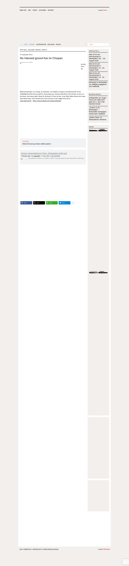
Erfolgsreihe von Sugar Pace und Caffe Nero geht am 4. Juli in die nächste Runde (97, 101)
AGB (21, 549)
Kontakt (51, 10)
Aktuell (32, 44)
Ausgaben (42, 10)
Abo (29, 10)
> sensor (102, 10)
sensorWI (37, 156)
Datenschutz (37, 549)
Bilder (31, 50)
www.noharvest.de (25, 101)
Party (44, 50)
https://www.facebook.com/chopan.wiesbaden (47, 101)
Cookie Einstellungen (50, 549)
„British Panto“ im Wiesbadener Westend (97, 119)
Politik (58, 44)
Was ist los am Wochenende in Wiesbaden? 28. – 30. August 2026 (97, 58)
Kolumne (51, 44)
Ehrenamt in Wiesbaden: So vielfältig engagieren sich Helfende (98, 84)
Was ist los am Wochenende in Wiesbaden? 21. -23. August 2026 (97, 67)
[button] (26, 202)
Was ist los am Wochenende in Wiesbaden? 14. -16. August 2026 (97, 76)
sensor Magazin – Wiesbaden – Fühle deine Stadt (95, 4)
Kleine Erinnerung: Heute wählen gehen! (36, 144)
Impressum (27, 549)
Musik (38, 50)
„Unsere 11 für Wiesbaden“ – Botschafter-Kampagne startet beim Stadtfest (97, 111)
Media (35, 10)
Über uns (23, 10)
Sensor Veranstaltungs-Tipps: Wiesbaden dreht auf (44, 153)
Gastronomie (41, 44)
